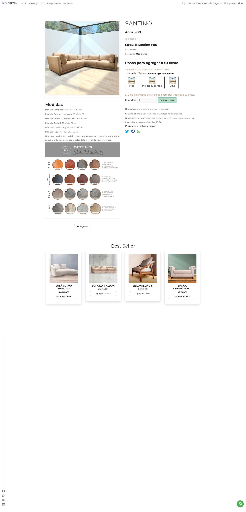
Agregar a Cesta (63, 296)
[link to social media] (240, 504)
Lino (172, 86)
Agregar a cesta (167, 100)
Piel (131, 86)
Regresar (83, 226)
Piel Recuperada (152, 86)
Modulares (141, 54)
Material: (135, 73)
